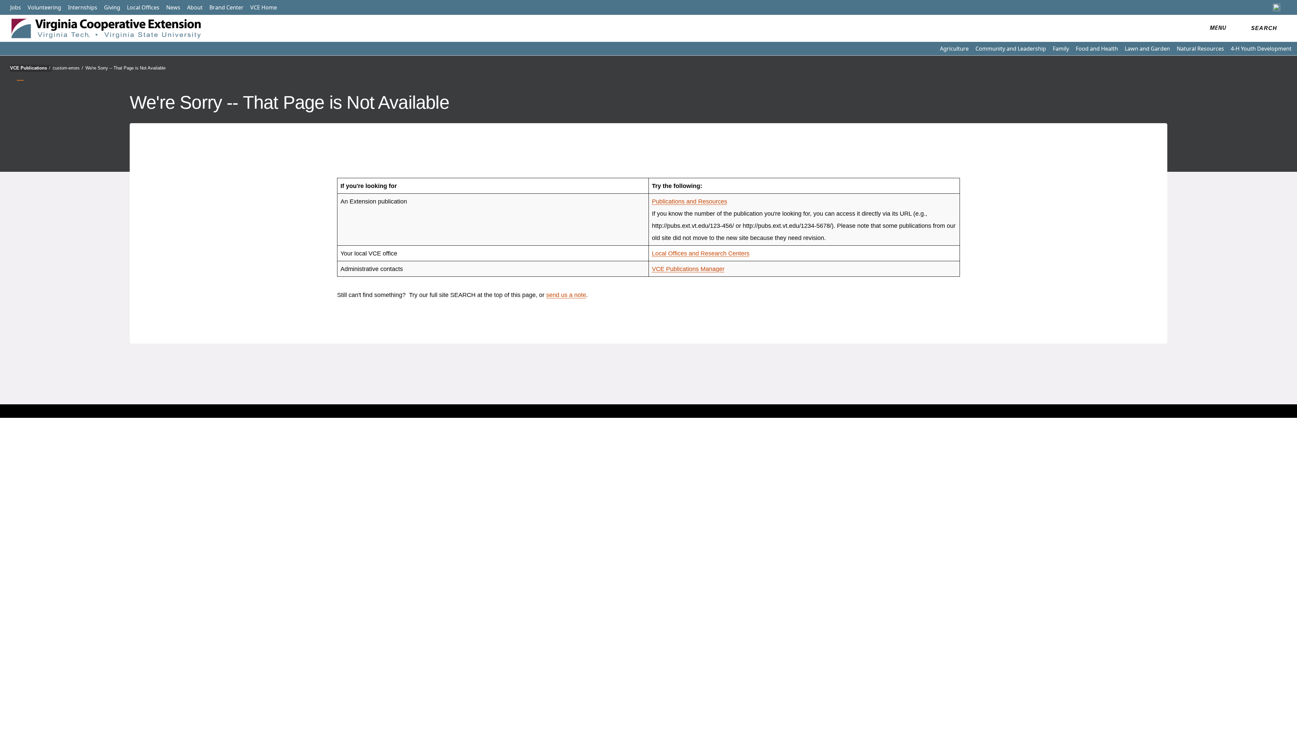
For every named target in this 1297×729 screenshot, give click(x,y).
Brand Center (226, 7)
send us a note (566, 295)
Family (1061, 48)
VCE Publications (30, 68)
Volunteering (44, 7)
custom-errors (68, 68)
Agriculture (954, 48)
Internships (82, 7)
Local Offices (143, 7)
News (173, 7)
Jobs (15, 7)
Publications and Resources (689, 201)
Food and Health (1097, 48)
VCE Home (263, 7)
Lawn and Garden (1147, 48)
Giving (112, 7)
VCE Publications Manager (688, 269)
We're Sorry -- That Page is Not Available (125, 68)
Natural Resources (1200, 48)
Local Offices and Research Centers (700, 253)
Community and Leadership (1010, 48)
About (195, 7)
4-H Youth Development (1261, 48)
